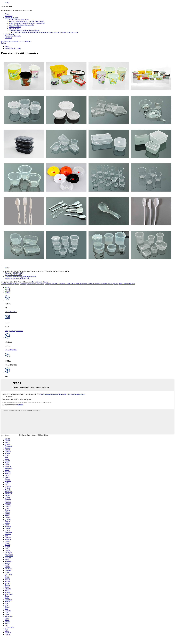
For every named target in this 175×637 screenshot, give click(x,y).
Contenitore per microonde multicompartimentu (24, 30)
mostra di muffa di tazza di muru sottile (21, 25)
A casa (7, 14)
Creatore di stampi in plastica (10, 284)
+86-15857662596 (11, 312)
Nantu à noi (8, 16)
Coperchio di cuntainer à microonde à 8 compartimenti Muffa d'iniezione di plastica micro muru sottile (45, 32)
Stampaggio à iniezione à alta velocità (32, 284)
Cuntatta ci (8, 38)
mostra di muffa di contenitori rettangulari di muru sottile (27, 23)
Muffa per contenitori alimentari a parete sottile (60, 284)
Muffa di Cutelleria (15, 27)
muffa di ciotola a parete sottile (18, 19)
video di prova (9, 34)
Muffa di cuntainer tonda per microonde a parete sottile (26, 21)
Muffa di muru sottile (11, 17)
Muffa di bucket (14, 28)
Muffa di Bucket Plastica (127, 284)
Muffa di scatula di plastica (84, 284)
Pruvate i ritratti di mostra (13, 36)
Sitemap (45, 282)
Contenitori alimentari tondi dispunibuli (105, 284)
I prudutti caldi (37, 282)
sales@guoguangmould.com (14, 331)
